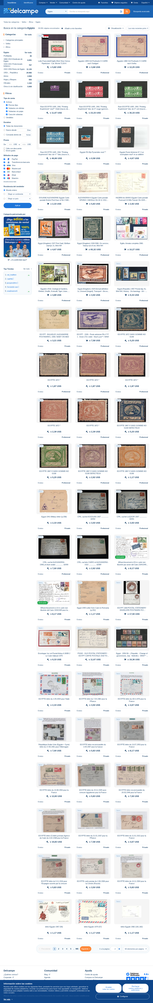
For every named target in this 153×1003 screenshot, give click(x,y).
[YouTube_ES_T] (17, 247)
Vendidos (9, 117)
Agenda (47, 977)
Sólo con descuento (14, 148)
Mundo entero (11, 190)
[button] (121, 11)
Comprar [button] (42, 3)
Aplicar (17, 205)
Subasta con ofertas (16, 108)
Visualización (116, 28)
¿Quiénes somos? (11, 974)
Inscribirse (12, 3)
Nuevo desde (11, 130)
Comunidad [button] (63, 3)
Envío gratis (10, 151)
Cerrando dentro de (13, 135)
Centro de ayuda (91, 974)
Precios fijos (13, 105)
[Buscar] (126, 11)
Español (145, 3)
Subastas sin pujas (15, 111)
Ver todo (28, 35)
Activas (9, 102)
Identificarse (28, 3)
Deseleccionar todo (10, 182)
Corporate (8, 977)
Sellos (8, 44)
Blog (46, 974)
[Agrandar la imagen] (54, 45)
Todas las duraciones (14, 126)
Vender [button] (52, 3)
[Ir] (119, 949)
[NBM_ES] (17, 226)
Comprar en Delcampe (94, 977)
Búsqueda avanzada (141, 11)
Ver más (7, 999)
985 (77, 949)
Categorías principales (14, 40)
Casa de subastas (15, 114)
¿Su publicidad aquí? (19, 260)
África (8, 47)
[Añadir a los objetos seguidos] (68, 36)
